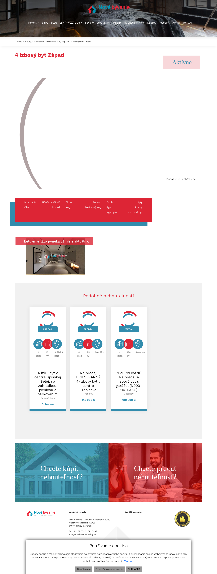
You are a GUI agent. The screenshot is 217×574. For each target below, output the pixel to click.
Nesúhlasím (83, 569)
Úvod (19, 41)
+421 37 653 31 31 (81, 531)
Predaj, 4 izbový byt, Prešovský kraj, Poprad (47, 41)
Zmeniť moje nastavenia (109, 569)
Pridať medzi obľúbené (181, 179)
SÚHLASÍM (134, 569)
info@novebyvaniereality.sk (82, 534)
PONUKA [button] (32, 23)
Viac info (129, 561)
